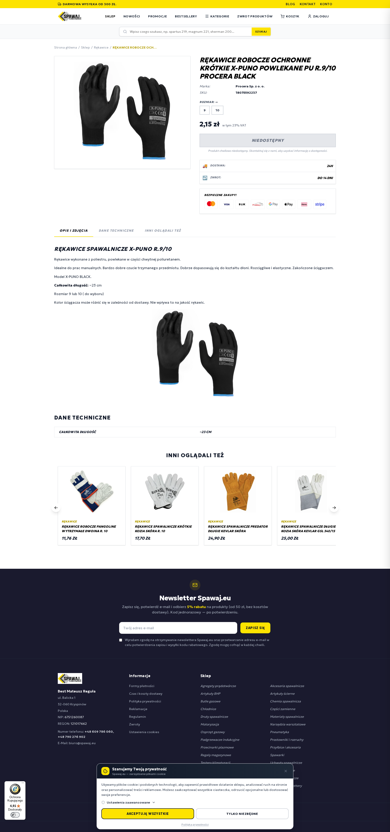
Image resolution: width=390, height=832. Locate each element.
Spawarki (277, 755)
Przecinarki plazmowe (217, 747)
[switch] (15, 815)
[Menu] (23, 784)
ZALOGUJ (321, 16)
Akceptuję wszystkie (148, 814)
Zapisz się (255, 628)
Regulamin (137, 717)
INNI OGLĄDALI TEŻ (163, 230)
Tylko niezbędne (242, 814)
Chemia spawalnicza (285, 701)
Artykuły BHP (210, 694)
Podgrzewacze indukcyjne (219, 740)
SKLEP (110, 16)
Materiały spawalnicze (287, 717)
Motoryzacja (209, 724)
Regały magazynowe (215, 755)
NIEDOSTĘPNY (268, 140)
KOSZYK (292, 16)
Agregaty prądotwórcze (218, 686)
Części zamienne (282, 709)
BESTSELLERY (186, 16)
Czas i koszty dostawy (145, 694)
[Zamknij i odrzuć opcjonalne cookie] (286, 771)
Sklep (85, 47)
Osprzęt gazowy (212, 732)
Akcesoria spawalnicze (287, 686)
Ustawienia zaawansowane (128, 802)
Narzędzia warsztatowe (287, 724)
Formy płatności (141, 686)
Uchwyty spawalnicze (286, 763)
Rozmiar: (209, 102)
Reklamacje (138, 709)
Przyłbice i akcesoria (285, 747)
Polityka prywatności (145, 701)
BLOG (290, 4)
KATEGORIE (219, 16)
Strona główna (65, 47)
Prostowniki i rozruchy (286, 740)
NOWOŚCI (131, 16)
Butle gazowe (210, 701)
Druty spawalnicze (214, 717)
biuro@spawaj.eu (82, 743)
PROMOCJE (157, 16)
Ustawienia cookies (144, 732)
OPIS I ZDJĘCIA (74, 230)
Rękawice (101, 47)
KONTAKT (308, 4)
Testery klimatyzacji (215, 763)
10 (217, 110)
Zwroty (134, 724)
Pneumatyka (279, 732)
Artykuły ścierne (282, 694)
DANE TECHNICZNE (116, 230)
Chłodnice (208, 709)
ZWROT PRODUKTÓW (254, 16)
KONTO (326, 4)
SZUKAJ (261, 31)
